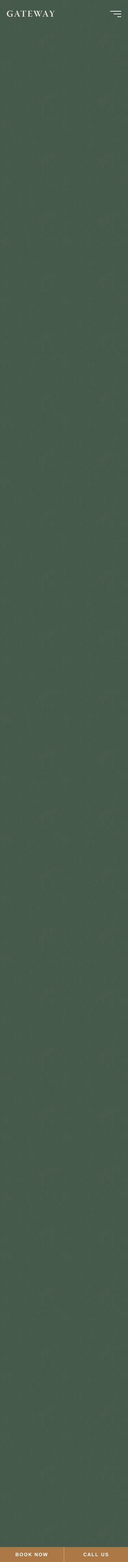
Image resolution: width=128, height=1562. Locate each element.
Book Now (31, 1554)
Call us (96, 1554)
